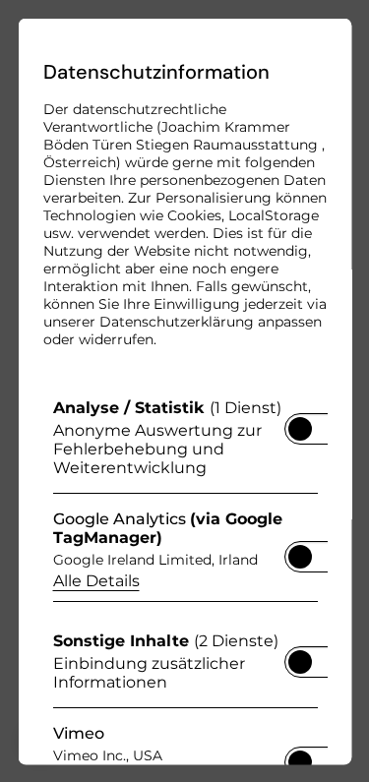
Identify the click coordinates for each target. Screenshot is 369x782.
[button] (299, 428)
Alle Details (95, 580)
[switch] (299, 422)
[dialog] (184, 391)
